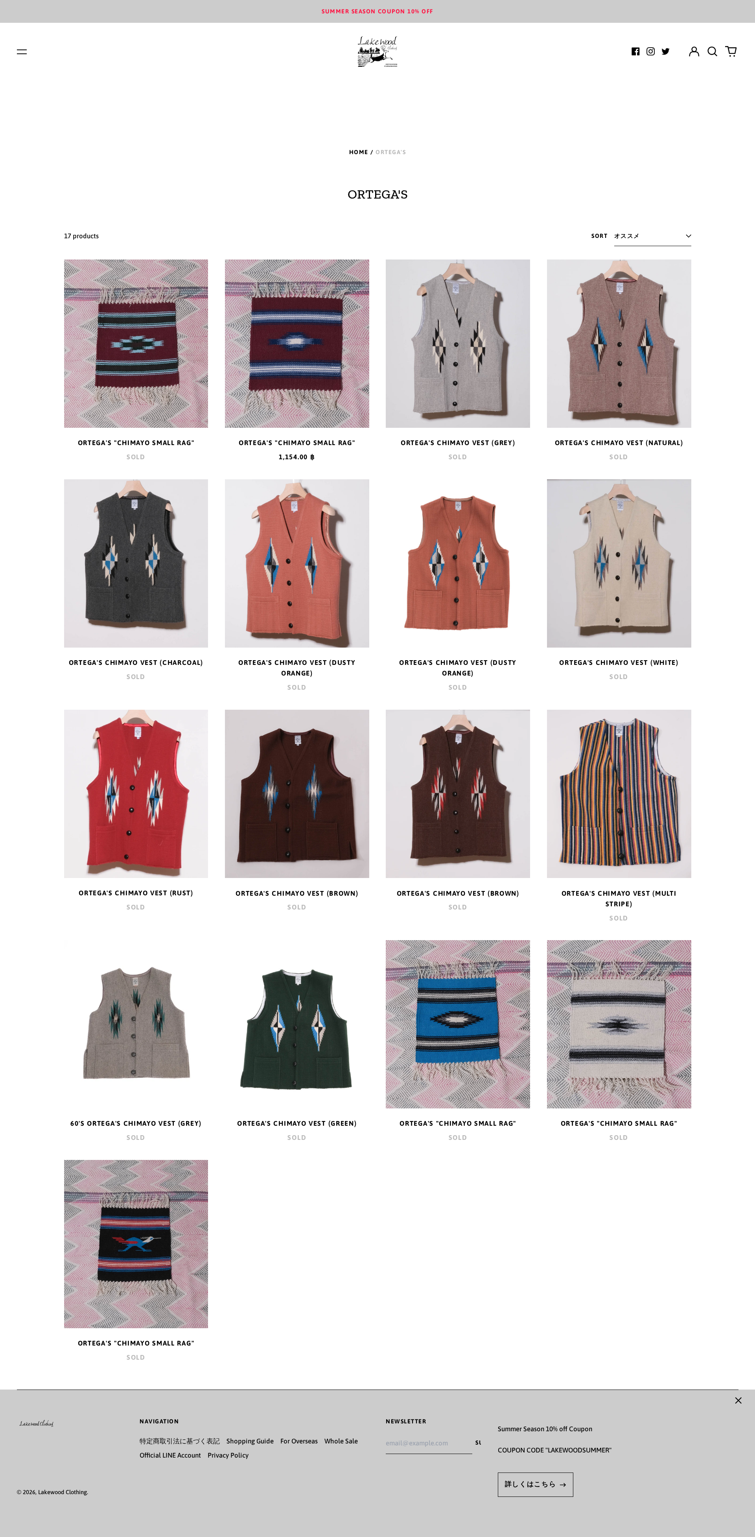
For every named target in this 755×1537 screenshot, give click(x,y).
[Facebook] (636, 51)
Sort (599, 235)
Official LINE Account (170, 1455)
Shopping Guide (250, 1441)
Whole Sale (341, 1441)
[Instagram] (650, 51)
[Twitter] (665, 51)
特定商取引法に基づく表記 (180, 1441)
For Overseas (299, 1441)
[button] (712, 51)
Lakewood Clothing (62, 1492)
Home (358, 152)
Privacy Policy (228, 1455)
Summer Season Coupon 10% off (377, 11)
